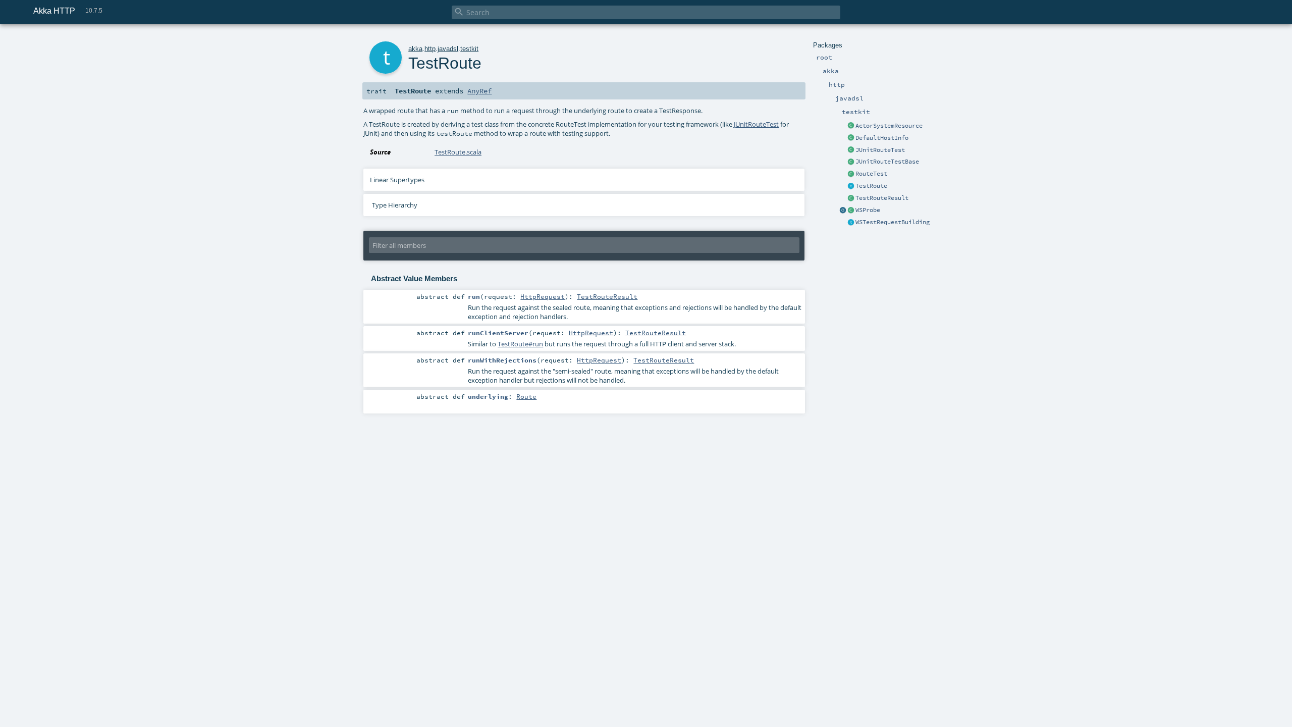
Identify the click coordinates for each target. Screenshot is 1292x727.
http (430, 49)
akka (415, 49)
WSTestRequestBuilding (892, 222)
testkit (469, 49)
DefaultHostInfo (881, 137)
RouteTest (871, 173)
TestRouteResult (881, 197)
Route (526, 396)
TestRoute (871, 185)
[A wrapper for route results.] (851, 198)
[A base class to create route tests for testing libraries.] (851, 174)
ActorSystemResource (889, 125)
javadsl (448, 49)
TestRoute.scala (458, 152)
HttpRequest (542, 296)
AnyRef (479, 90)
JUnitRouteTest (880, 149)
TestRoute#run (520, 343)
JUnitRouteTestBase (887, 161)
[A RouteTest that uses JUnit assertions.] (851, 162)
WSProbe (867, 210)
